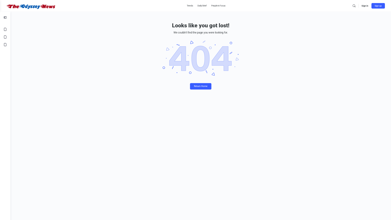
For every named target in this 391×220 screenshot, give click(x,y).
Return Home (200, 86)
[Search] (354, 6)
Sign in (365, 6)
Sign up (378, 6)
